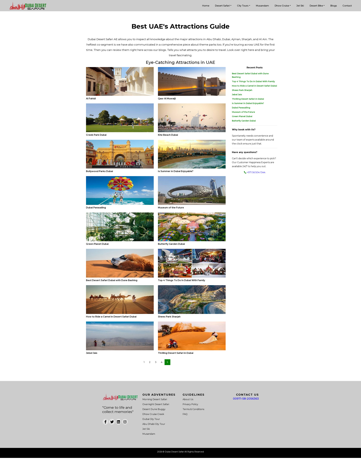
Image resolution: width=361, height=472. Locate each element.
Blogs (333, 5)
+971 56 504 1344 (256, 172)
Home (205, 5)
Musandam (262, 5)
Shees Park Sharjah (242, 90)
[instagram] (125, 422)
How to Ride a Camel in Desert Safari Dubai (254, 86)
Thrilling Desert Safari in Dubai (248, 99)
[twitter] (112, 422)
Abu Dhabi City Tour (153, 424)
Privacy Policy (190, 404)
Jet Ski (300, 5)
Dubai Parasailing (241, 107)
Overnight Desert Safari (155, 404)
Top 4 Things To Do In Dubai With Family (253, 81)
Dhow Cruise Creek (153, 414)
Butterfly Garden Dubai (244, 120)
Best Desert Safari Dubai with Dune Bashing (250, 75)
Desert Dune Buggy (153, 409)
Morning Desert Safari (154, 399)
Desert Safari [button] (222, 5)
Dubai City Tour (151, 419)
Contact (347, 5)
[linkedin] (118, 422)
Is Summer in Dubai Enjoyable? (248, 103)
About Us (188, 399)
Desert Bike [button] (316, 5)
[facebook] (105, 422)
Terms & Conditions (193, 409)
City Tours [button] (242, 5)
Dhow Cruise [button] (282, 5)
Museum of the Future (243, 112)
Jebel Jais (237, 94)
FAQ (185, 414)
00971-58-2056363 (246, 398)
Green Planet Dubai (242, 116)
